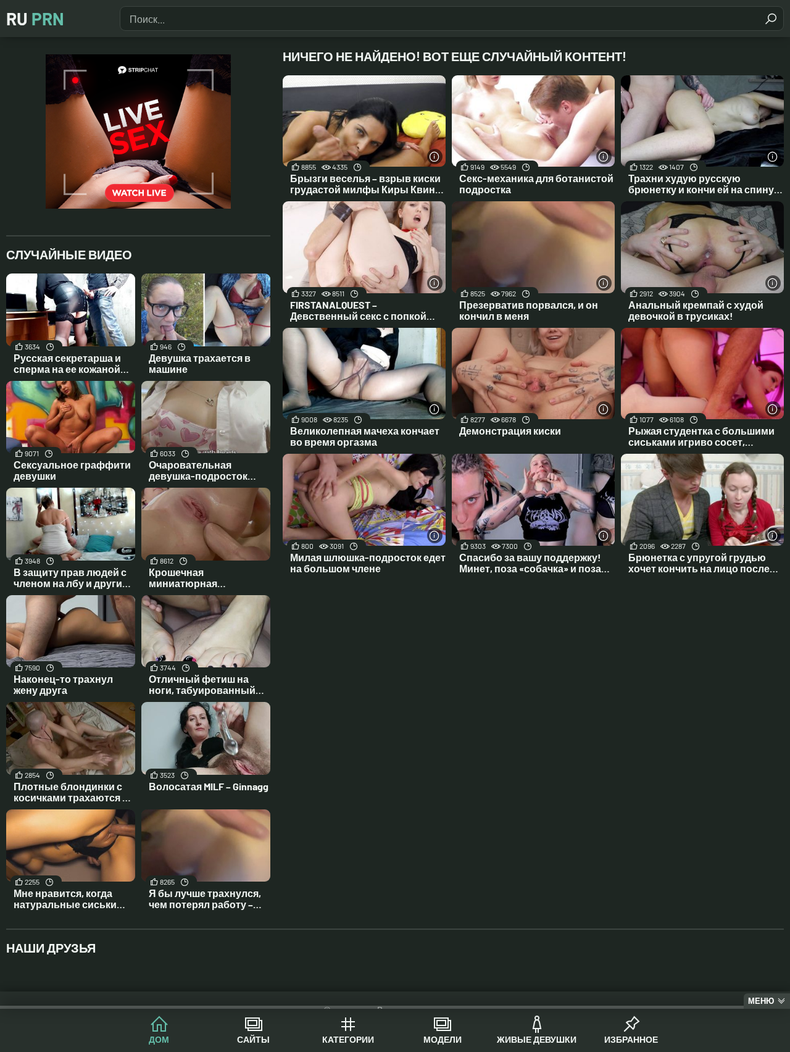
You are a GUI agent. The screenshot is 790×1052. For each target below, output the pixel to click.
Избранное (631, 1039)
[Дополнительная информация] (435, 156)
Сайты (253, 1039)
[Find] (771, 18)
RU (35, 18)
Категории (348, 1039)
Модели (442, 1039)
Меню (761, 1001)
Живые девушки (536, 1039)
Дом (159, 1039)
